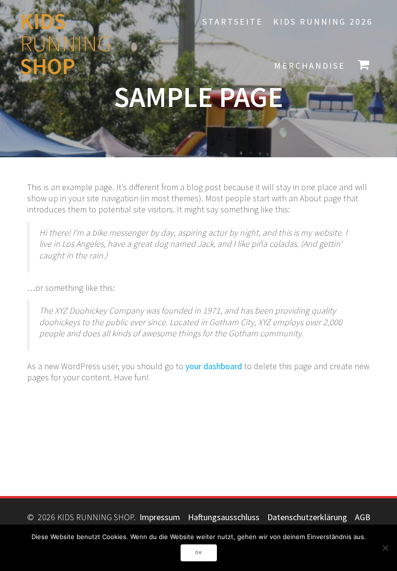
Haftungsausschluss (224, 517)
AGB (362, 517)
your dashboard (213, 366)
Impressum (159, 517)
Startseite (232, 21)
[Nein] (385, 548)
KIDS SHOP (65, 44)
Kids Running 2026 (323, 21)
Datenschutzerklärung (307, 517)
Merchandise (309, 65)
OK (198, 552)
